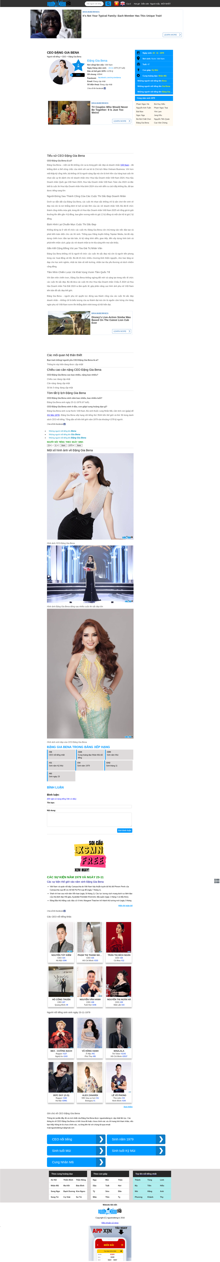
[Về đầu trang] (217, 1259)
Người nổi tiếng (53, 57)
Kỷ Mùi (155, 70)
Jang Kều (158, 115)
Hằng (149, 1191)
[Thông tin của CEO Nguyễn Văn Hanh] (89, 996)
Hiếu (162, 1185)
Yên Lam (158, 111)
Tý (94, 1191)
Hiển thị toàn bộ (125, 905)
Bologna (90, 1101)
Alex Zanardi (90, 1095)
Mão (95, 1197)
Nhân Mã (162, 76)
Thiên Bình (68, 1180)
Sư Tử (79, 1197)
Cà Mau (119, 960)
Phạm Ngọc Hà (142, 104)
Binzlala (119, 1051)
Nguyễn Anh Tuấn (143, 108)
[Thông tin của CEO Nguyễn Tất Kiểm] (61, 952)
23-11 (110, 68)
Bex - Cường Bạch (61, 1051)
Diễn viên (145, 4)
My (136, 1185)
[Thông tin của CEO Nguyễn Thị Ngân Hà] (118, 996)
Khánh (150, 1197)
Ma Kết (66, 1185)
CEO (64, 57)
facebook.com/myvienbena (109, 77)
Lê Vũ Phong (119, 1095)
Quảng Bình (61, 1005)
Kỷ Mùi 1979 (53, 415)
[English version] (122, 5)
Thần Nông (81, 1180)
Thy (161, 1197)
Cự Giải (66, 1197)
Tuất (107, 1185)
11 (157, 53)
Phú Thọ (90, 1056)
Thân (120, 1180)
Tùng (149, 1180)
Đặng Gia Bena (74, 57)
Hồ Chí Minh (90, 960)
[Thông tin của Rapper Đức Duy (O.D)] (61, 1092)
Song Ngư (55, 1191)
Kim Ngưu (80, 1191)
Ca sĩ (128, 4)
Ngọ (95, 1180)
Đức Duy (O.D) (61, 1095)
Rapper (61, 1054)
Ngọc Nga (140, 115)
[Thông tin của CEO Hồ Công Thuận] (61, 996)
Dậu (94, 1185)
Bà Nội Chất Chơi (143, 119)
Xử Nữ (54, 1180)
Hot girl (137, 4)
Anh (162, 1191)
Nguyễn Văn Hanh (90, 999)
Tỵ (119, 1197)
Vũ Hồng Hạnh (90, 1051)
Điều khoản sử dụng (110, 1223)
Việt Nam (124, 165)
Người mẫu (155, 4)
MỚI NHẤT (166, 4)
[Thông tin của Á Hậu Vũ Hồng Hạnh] (89, 1047)
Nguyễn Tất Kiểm (61, 955)
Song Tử (55, 1197)
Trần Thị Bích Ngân (119, 955)
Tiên (149, 1185)
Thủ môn (119, 1098)
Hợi (119, 1185)
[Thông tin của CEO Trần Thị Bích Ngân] (118, 952)
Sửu (107, 1191)
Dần (120, 1191)
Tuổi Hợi (90, 1005)
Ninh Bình (119, 1101)
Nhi (136, 1191)
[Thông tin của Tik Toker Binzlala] (118, 1047)
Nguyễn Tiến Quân (162, 119)
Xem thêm (128, 1107)
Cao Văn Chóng (160, 123)
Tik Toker (119, 1054)
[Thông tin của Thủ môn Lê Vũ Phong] (118, 1092)
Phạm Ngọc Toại (161, 108)
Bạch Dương (69, 1191)
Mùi (107, 1180)
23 (154, 53)
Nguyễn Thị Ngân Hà (119, 999)
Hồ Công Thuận (61, 999)
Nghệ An (61, 1056)
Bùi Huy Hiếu (159, 104)
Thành (137, 1180)
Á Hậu (90, 1054)
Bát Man (139, 111)
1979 (162, 53)
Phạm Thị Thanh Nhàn (90, 955)
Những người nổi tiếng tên (62, 431)
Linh (162, 1180)
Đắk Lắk (119, 1005)
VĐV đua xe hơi (90, 1098)
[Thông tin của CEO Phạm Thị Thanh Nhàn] (89, 952)
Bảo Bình (80, 1185)
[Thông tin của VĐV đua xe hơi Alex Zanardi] (89, 1092)
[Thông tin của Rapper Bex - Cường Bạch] (61, 1047)
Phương (138, 1197)
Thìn (107, 1197)
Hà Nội (61, 960)
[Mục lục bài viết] (217, 881)
